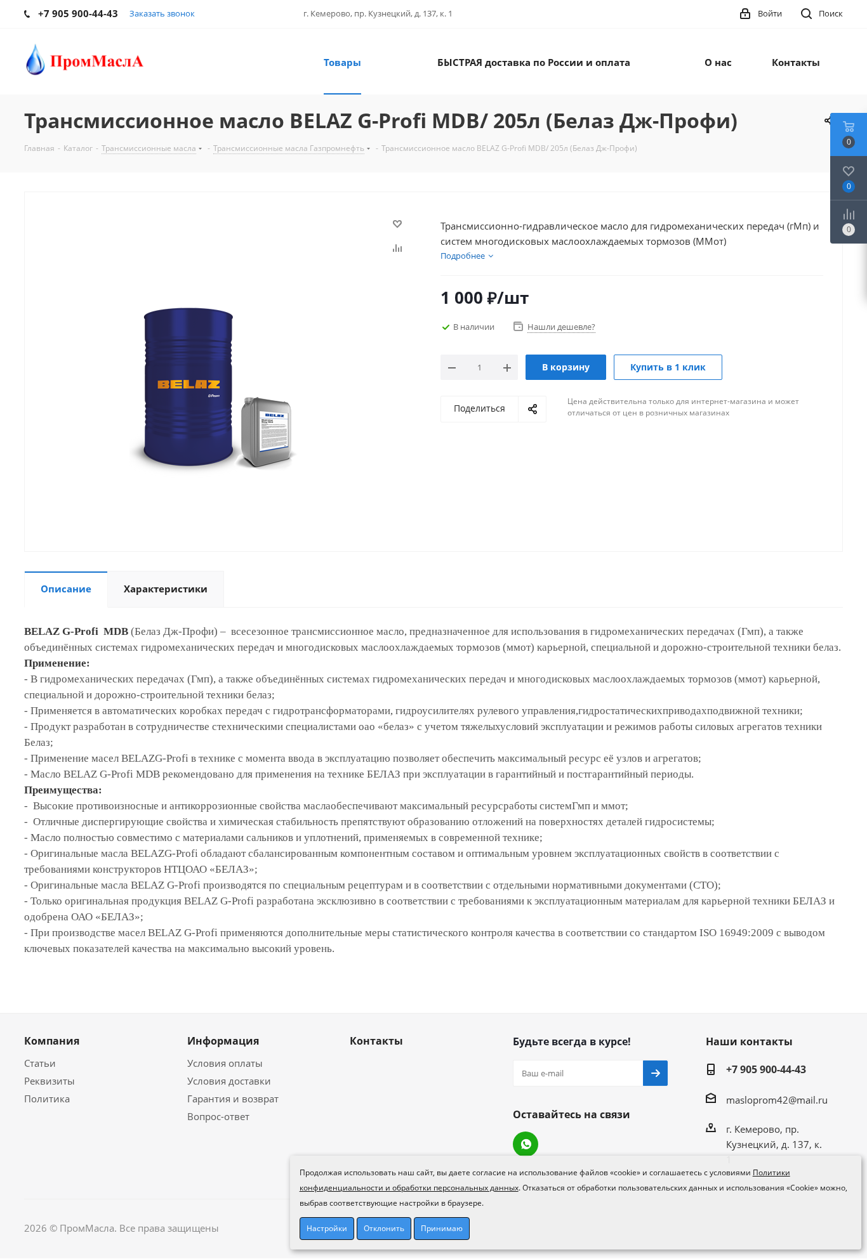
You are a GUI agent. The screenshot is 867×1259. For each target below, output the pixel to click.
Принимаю (442, 1228)
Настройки (327, 1228)
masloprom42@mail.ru (777, 1099)
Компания (51, 1041)
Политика (47, 1098)
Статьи (40, 1063)
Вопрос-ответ (218, 1116)
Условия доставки (229, 1080)
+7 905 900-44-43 (766, 1069)
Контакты (376, 1041)
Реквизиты (49, 1080)
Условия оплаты (225, 1063)
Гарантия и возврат (233, 1098)
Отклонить (384, 1228)
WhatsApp (525, 1144)
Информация (223, 1041)
